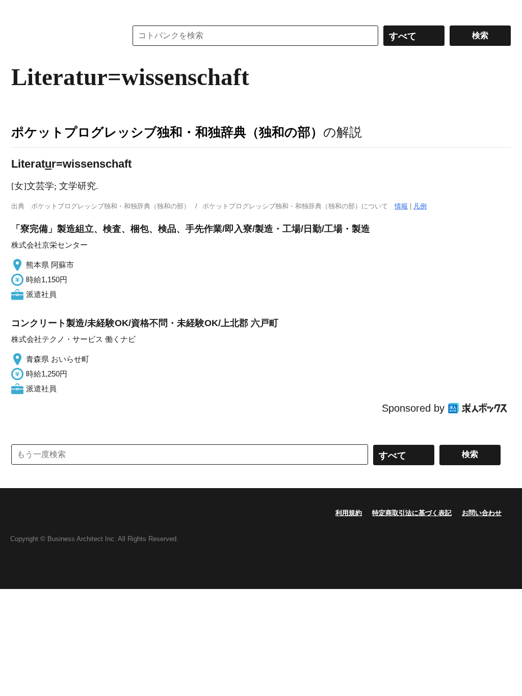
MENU (21, 10)
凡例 (420, 206)
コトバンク (61, 35)
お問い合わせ (482, 513)
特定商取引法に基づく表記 (412, 513)
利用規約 (348, 513)
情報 (401, 206)
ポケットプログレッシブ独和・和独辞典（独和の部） (167, 132)
